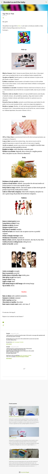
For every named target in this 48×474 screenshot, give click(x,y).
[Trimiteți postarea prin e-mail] (3, 322)
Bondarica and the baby (14, 2)
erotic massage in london (17, 342)
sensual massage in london (22, 356)
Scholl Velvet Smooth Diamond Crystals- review (18, 458)
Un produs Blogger (24, 472)
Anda (19, 26)
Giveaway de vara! (12, 437)
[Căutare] (27, 2)
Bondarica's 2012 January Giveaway (16, 416)
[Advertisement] (24, 390)
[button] (3, 18)
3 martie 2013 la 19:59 (14, 333)
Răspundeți (9, 344)
